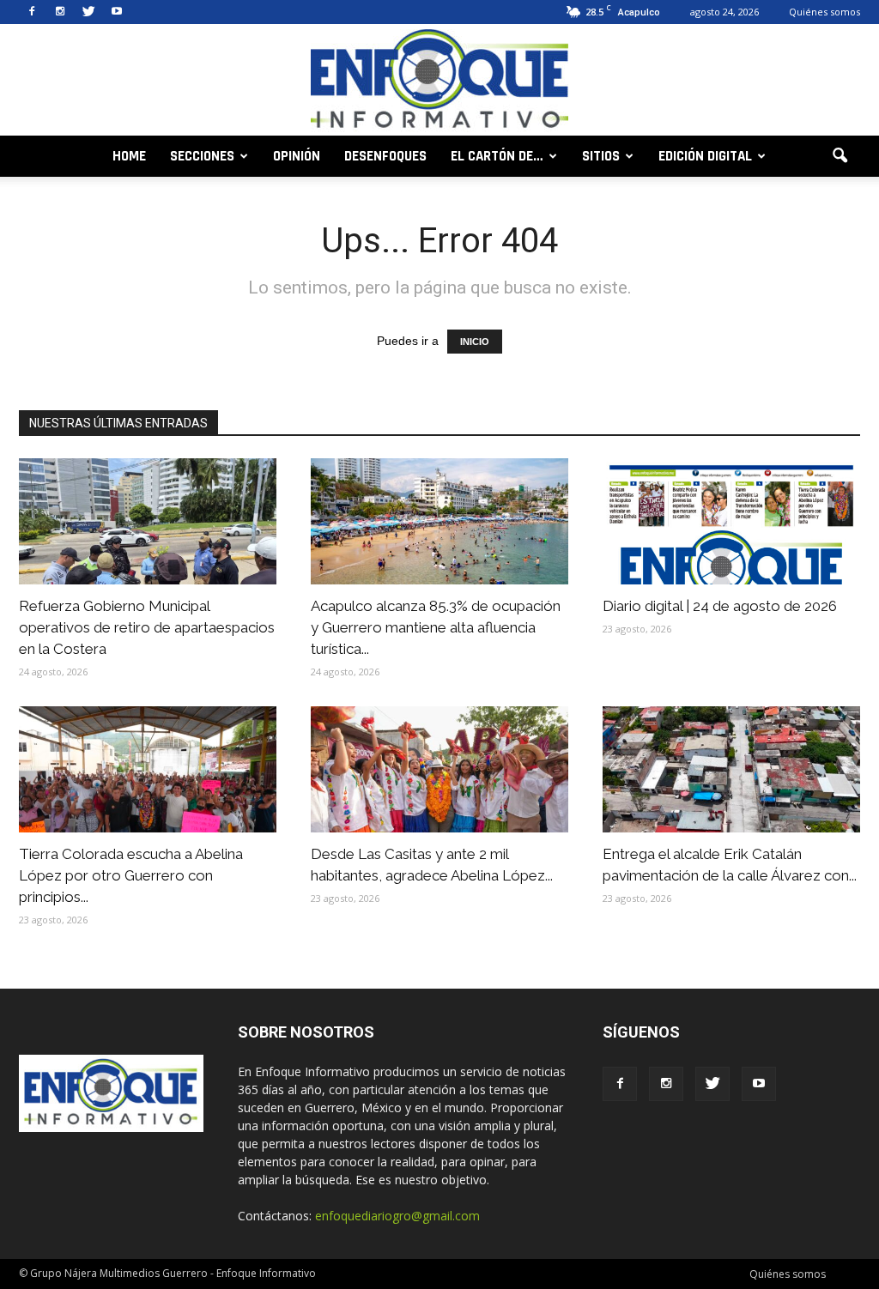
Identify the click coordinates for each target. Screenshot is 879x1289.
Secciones (202, 156)
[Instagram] (60, 12)
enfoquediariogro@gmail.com (397, 1215)
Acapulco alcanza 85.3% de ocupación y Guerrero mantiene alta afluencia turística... (436, 627)
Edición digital (705, 156)
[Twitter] (88, 12)
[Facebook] (32, 12)
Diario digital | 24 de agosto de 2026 (720, 605)
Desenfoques (385, 156)
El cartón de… (497, 156)
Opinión (296, 156)
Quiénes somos (824, 11)
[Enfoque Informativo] (439, 81)
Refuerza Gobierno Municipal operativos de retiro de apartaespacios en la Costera (147, 627)
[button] (839, 156)
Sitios (601, 156)
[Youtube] (117, 12)
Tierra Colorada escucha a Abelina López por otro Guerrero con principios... (131, 875)
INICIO (474, 341)
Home (129, 156)
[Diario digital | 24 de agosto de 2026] (731, 521)
